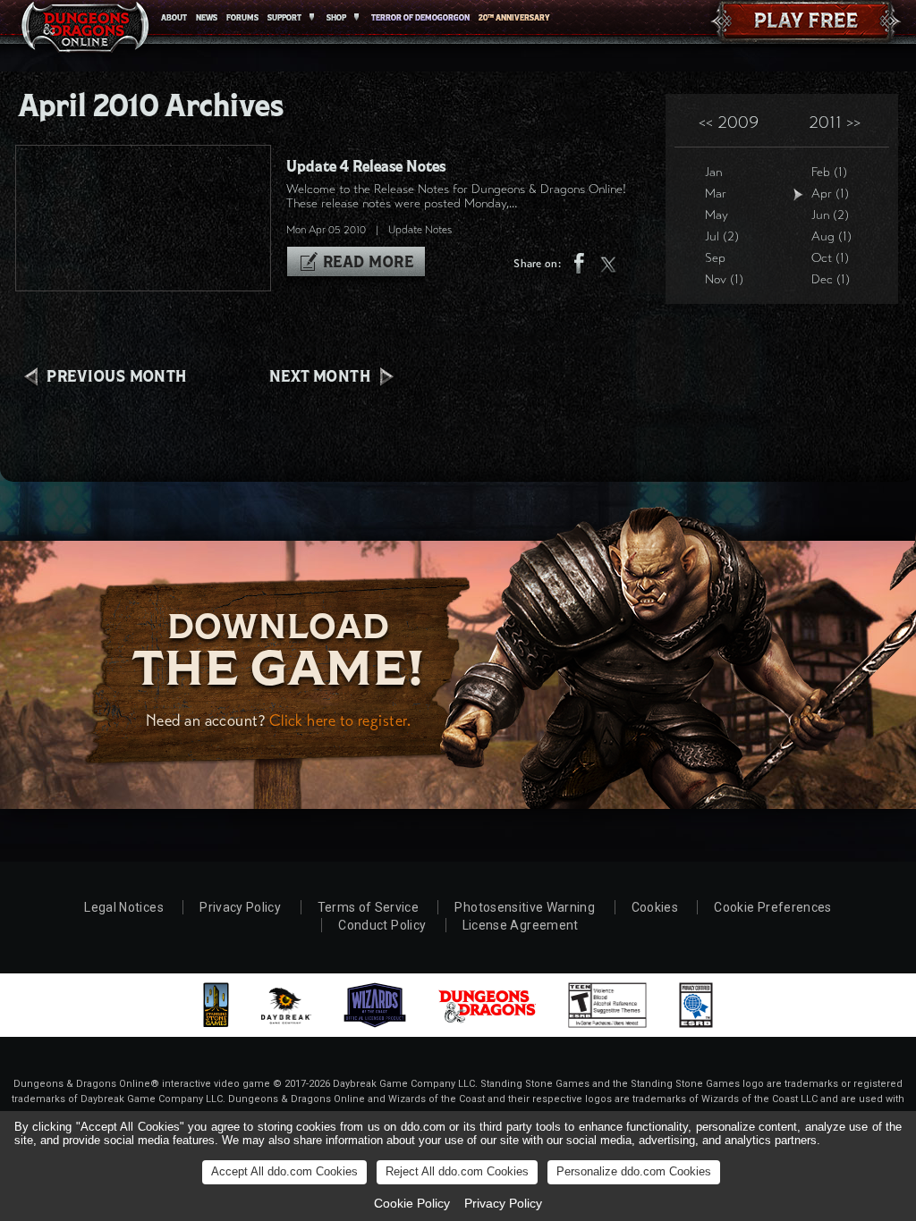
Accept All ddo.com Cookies (284, 1171)
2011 (835, 122)
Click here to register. (340, 720)
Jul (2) (722, 236)
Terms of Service (369, 907)
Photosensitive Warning (524, 907)
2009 (729, 122)
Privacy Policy (240, 907)
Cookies (655, 907)
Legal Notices (124, 907)
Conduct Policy (382, 925)
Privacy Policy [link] (503, 1203)
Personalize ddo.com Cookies (633, 1171)
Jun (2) (830, 215)
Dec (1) (830, 279)
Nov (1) (724, 279)
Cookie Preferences (772, 907)
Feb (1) (829, 172)
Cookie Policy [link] (412, 1203)
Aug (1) (831, 236)
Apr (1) (830, 193)
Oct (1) (830, 257)
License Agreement (520, 925)
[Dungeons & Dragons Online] (85, 30)
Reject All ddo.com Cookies (457, 1171)
